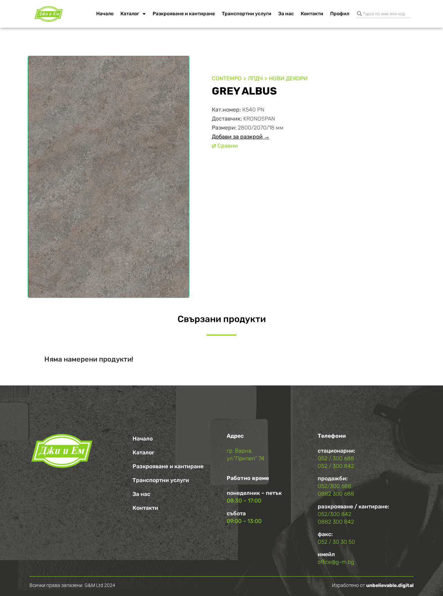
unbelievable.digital (390, 585)
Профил (339, 14)
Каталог (129, 14)
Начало (105, 14)
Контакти (312, 14)
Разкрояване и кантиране (184, 14)
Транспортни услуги (246, 14)
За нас (286, 14)
